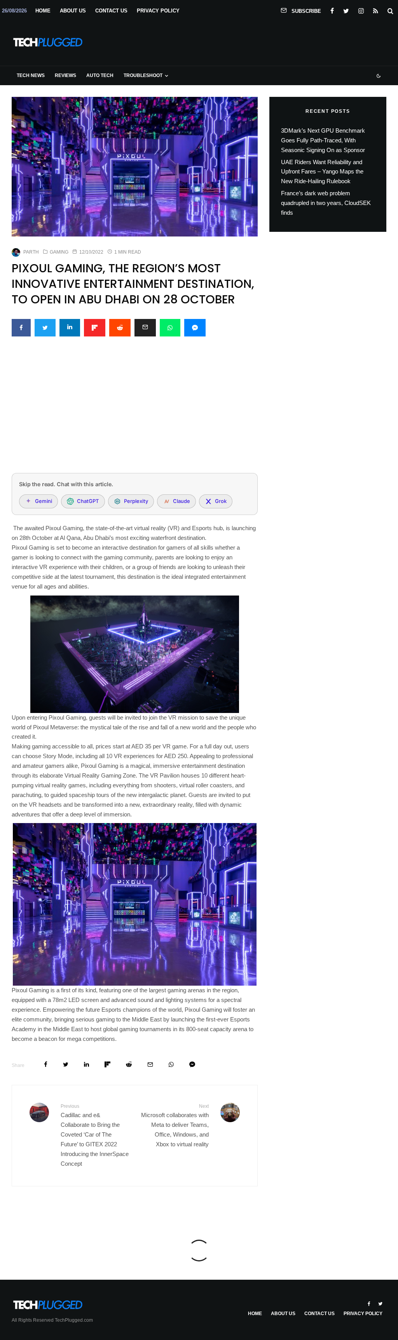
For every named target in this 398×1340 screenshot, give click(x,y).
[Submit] (120, 327)
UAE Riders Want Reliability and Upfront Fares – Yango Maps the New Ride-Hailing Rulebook (322, 172)
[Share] (21, 327)
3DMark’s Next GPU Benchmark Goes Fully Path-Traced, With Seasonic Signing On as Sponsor (323, 140)
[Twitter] (346, 9)
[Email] (145, 327)
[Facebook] (332, 9)
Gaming (59, 252)
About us (73, 11)
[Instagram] (361, 9)
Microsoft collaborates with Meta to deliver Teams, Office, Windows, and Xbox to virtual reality (174, 1125)
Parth (31, 252)
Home (43, 11)
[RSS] (375, 9)
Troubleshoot (143, 75)
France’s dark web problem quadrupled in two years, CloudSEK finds (326, 203)
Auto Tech (99, 75)
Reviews (65, 75)
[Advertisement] (135, 409)
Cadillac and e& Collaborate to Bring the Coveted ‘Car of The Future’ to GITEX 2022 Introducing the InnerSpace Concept (95, 1135)
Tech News (31, 75)
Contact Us (111, 11)
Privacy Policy (158, 11)
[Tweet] (45, 327)
